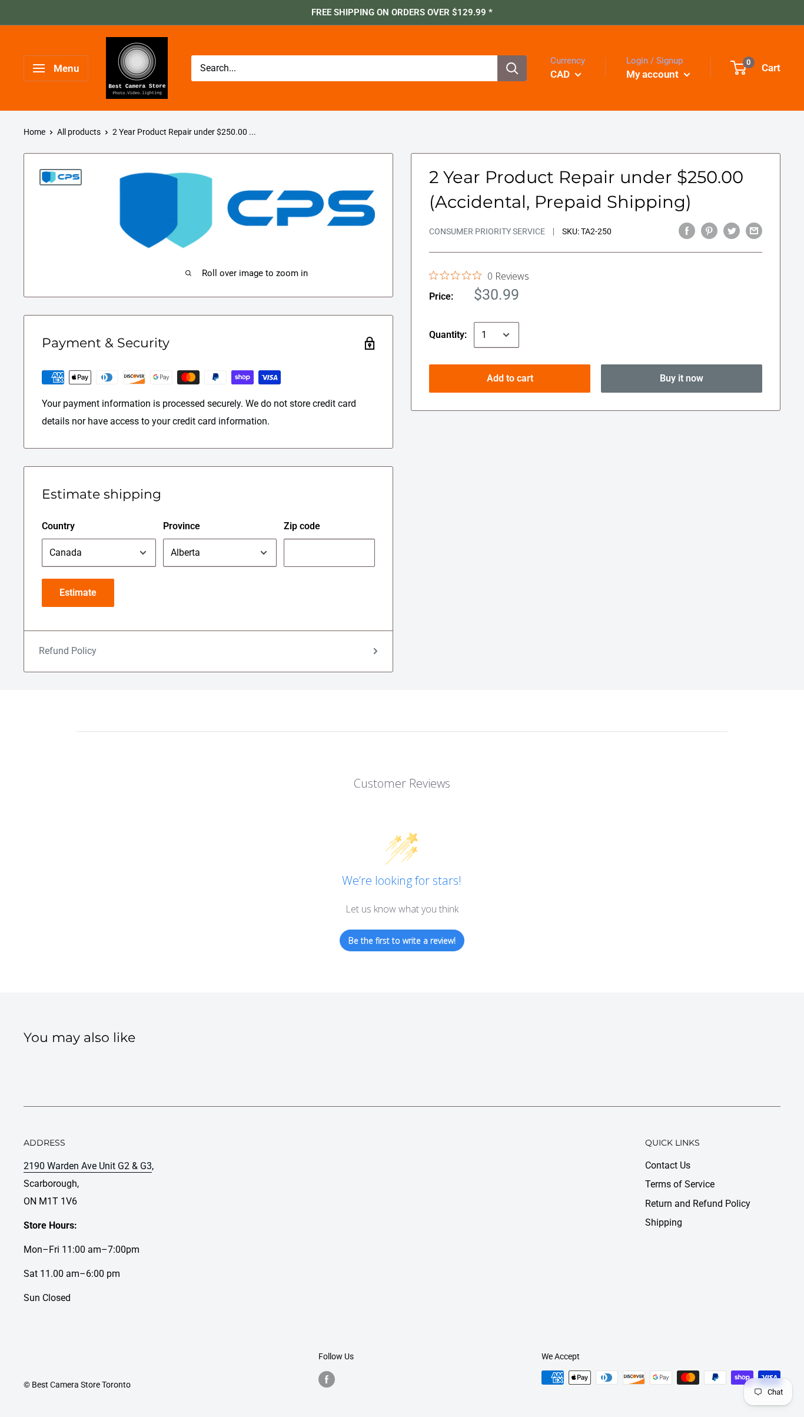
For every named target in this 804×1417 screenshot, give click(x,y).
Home (34, 132)
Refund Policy (68, 650)
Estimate (78, 592)
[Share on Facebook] (687, 230)
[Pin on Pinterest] (709, 230)
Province (181, 526)
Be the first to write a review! (402, 940)
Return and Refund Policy (697, 1203)
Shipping (663, 1222)
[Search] (512, 68)
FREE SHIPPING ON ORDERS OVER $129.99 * (402, 12)
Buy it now (681, 378)
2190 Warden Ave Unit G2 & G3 (88, 1166)
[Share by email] (754, 230)
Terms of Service (680, 1184)
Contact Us (667, 1165)
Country (58, 526)
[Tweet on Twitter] (731, 230)
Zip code (302, 526)
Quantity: (448, 334)
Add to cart (510, 378)
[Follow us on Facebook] (326, 1378)
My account (653, 74)
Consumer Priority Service (487, 231)
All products (79, 132)
